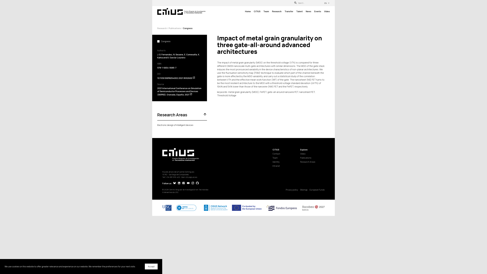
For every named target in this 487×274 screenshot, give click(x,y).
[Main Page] (181, 11)
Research (277, 11)
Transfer (289, 11)
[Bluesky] (174, 183)
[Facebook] (183, 183)
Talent (299, 11)
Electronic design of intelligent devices (175, 125)
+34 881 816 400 (173, 177)
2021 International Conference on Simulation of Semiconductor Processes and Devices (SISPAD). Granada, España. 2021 (179, 91)
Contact (276, 153)
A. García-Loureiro (176, 57)
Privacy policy (292, 189)
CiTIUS (257, 11)
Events (317, 11)
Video (327, 11)
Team (266, 11)
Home (248, 11)
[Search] (295, 3)
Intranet (276, 166)
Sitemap (304, 189)
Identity (276, 161)
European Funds (317, 189)
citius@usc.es (191, 177)
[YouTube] (188, 183)
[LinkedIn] (179, 183)
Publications (175, 28)
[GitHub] (197, 183)
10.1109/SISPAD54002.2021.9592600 (174, 78)
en (325, 3)
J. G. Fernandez (164, 54)
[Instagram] (192, 183)
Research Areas (307, 161)
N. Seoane (178, 54)
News (308, 11)
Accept (151, 266)
